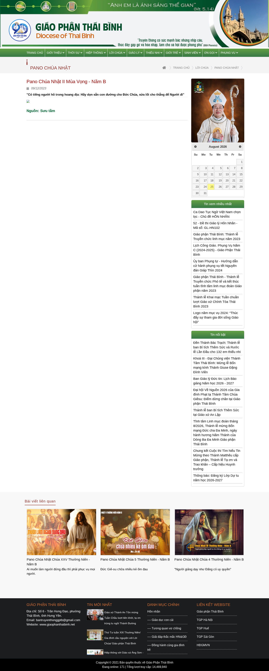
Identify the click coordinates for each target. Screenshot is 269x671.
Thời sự (74, 52)
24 (205, 186)
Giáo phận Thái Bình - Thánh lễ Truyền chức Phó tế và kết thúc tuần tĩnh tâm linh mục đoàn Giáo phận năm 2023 (217, 283)
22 (241, 180)
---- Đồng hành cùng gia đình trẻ (165, 647)
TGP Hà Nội (205, 619)
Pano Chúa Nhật (226, 67)
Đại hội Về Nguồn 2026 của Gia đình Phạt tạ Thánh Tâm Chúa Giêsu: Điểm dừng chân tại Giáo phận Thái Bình (216, 396)
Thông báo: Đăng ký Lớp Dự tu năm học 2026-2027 (216, 478)
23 (197, 186)
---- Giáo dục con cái (160, 619)
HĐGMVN (203, 645)
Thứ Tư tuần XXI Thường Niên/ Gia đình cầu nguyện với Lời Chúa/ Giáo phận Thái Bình (122, 638)
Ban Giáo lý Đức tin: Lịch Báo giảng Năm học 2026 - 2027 (214, 381)
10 (205, 174)
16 (197, 180)
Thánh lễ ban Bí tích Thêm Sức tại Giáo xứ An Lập (216, 412)
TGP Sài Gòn (205, 636)
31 (205, 193)
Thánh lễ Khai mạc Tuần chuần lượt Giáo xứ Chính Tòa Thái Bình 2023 (216, 301)
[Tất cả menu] (28, 61)
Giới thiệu (54, 52)
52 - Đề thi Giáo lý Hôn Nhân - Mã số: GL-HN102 (215, 225)
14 (233, 174)
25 (211, 186)
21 (233, 180)
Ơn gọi (209, 52)
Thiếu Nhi (153, 52)
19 (220, 180)
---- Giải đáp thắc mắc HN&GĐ (167, 636)
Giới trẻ (172, 52)
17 (205, 180)
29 (241, 186)
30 (197, 193)
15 (241, 174)
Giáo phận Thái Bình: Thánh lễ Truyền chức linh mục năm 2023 (216, 237)
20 (227, 180)
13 (227, 174)
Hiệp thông (94, 52)
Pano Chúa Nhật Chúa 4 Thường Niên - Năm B (209, 559)
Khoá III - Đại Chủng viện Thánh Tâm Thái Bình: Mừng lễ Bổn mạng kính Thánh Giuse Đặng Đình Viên (216, 365)
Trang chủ (35, 52)
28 (233, 186)
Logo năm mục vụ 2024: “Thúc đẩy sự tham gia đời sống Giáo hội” (215, 317)
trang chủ (181, 67)
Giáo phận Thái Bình (210, 611)
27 (227, 186)
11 (212, 174)
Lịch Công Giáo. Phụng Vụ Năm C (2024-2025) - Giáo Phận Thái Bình (216, 250)
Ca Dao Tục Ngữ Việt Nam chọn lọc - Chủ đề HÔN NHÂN (217, 214)
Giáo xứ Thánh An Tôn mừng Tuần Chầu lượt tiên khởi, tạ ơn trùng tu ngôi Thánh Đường (122, 618)
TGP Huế (203, 628)
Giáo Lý (134, 52)
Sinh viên (191, 52)
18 (211, 180)
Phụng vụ (228, 52)
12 (220, 174)
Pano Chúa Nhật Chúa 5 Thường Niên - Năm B (135, 559)
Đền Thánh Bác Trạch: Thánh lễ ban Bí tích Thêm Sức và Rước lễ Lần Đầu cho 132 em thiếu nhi (217, 347)
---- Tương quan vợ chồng (164, 628)
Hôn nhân (153, 611)
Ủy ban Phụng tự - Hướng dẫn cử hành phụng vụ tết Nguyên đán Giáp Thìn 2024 (215, 265)
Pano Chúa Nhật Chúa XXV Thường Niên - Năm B (58, 562)
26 (220, 186)
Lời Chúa (115, 52)
